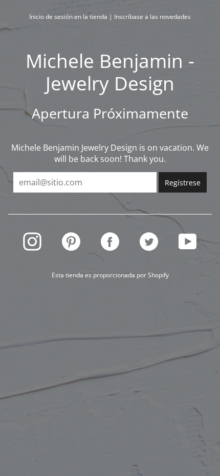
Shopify (158, 275)
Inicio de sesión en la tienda (68, 16)
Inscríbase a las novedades (152, 16)
